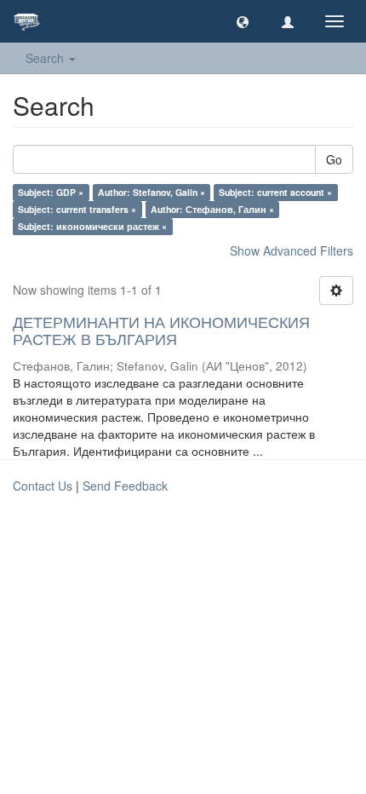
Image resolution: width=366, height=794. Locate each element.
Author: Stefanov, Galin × (151, 192)
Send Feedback (125, 485)
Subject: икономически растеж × (92, 226)
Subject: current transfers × (77, 209)
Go (334, 159)
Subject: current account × (275, 192)
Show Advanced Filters (291, 250)
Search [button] (46, 57)
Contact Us (42, 485)
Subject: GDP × (50, 192)
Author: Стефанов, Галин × (212, 209)
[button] (242, 21)
